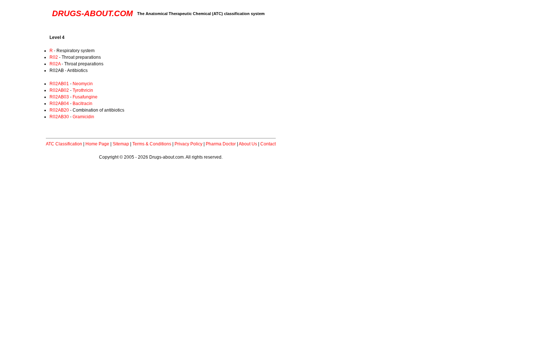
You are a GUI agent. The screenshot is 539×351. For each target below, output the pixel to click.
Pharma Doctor (221, 143)
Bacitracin (82, 103)
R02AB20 (59, 110)
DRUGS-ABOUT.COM (92, 13)
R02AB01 (59, 83)
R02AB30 (59, 116)
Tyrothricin (83, 90)
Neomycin (83, 83)
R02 (54, 57)
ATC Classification (64, 143)
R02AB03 (59, 96)
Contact (268, 143)
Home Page (97, 143)
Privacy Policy (188, 143)
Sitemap (121, 143)
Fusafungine (85, 96)
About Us (248, 143)
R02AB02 (59, 90)
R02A (55, 63)
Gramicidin (83, 116)
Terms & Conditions (151, 143)
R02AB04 (59, 103)
